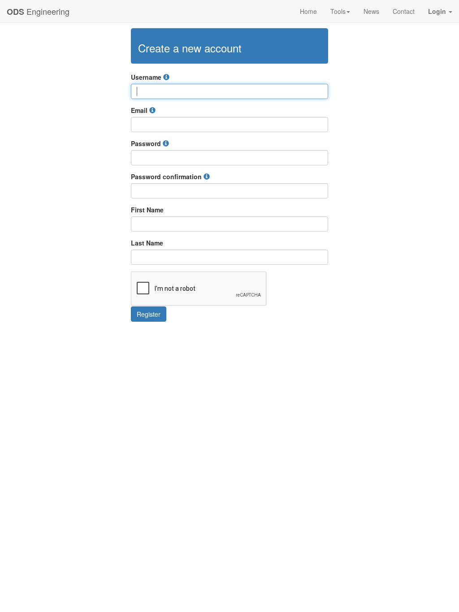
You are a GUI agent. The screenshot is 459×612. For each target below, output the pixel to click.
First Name (147, 209)
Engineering (38, 11)
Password (147, 143)
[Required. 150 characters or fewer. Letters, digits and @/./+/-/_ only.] (166, 77)
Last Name (147, 242)
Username (147, 77)
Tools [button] (338, 11)
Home (308, 11)
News (371, 11)
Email (140, 110)
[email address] (152, 110)
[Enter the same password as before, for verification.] (207, 176)
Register (148, 314)
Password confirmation (167, 176)
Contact (404, 11)
